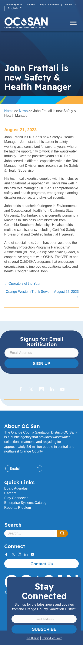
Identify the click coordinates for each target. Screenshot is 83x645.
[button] (62, 533)
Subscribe (44, 629)
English (13, 8)
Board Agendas (16, 488)
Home (8, 111)
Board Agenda (14, 5)
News (23, 111)
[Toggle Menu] (73, 23)
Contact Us (70, 5)
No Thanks (33, 638)
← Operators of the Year (22, 283)
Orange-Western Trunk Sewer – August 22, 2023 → (42, 294)
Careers (31, 5)
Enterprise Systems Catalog (25, 502)
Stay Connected (16, 498)
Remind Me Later (52, 638)
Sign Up (41, 363)
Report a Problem (49, 5)
